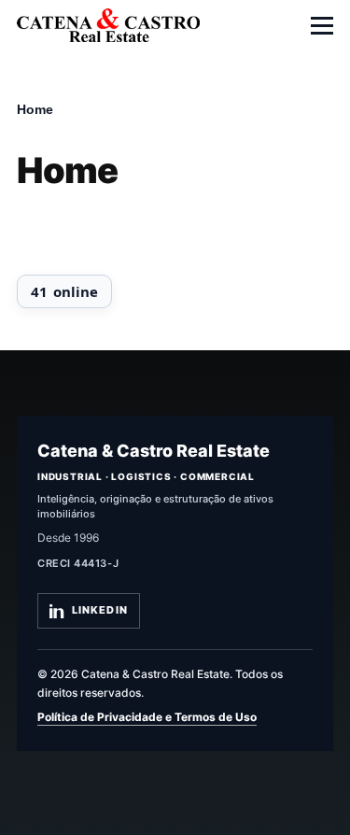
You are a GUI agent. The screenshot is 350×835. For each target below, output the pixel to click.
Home (35, 109)
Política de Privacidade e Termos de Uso (147, 717)
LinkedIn (100, 609)
